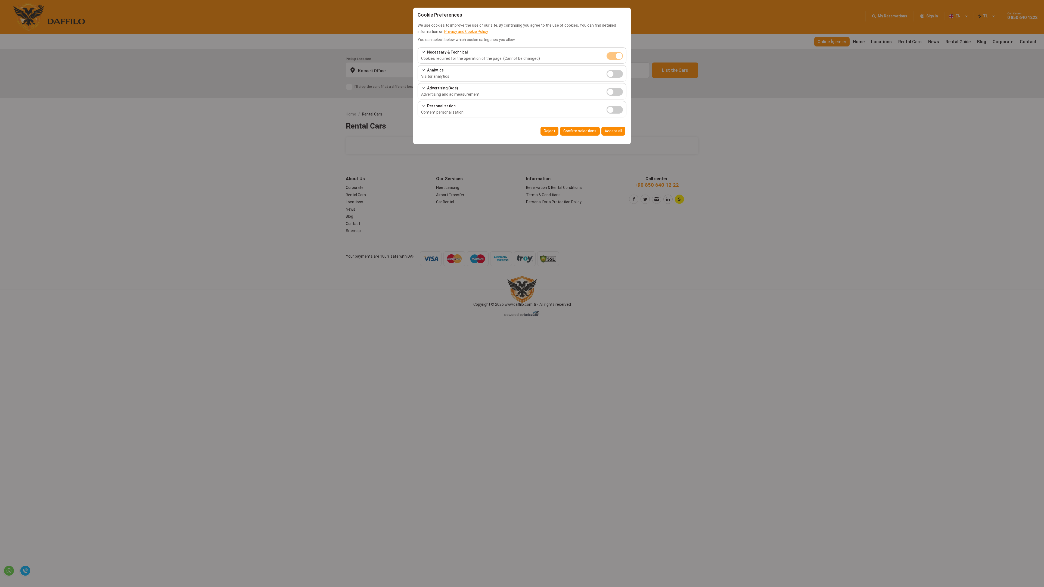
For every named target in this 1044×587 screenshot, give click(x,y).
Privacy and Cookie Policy (466, 31)
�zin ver (615, 74)
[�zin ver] (615, 73)
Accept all (613, 131)
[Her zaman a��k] (615, 55)
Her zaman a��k (615, 56)
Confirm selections (579, 131)
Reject (549, 131)
